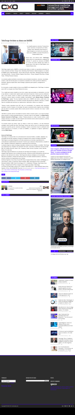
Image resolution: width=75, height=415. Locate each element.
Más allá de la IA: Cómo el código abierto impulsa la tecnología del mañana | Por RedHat (65, 309)
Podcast (14, 1)
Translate (12, 382)
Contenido (8, 13)
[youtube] (69, 1)
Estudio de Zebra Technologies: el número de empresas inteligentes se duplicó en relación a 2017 (65, 301)
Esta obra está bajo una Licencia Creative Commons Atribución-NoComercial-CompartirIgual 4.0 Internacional (61, 388)
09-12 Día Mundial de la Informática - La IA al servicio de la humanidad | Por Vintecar (65, 348)
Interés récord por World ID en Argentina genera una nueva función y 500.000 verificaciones (65, 288)
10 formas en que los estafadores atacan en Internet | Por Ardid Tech (65, 333)
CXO (7, 1)
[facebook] (66, 1)
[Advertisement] (37, 26)
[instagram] (67, 1)
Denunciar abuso (6, 386)
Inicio (2, 1)
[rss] (73, 1)
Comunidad (41, 13)
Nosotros (34, 13)
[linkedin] (62, 1)
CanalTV (21, 13)
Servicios (27, 13)
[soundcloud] (71, 1)
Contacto (48, 13)
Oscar (5, 1)
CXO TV (10, 1)
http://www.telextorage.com (41, 168)
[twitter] (64, 1)
